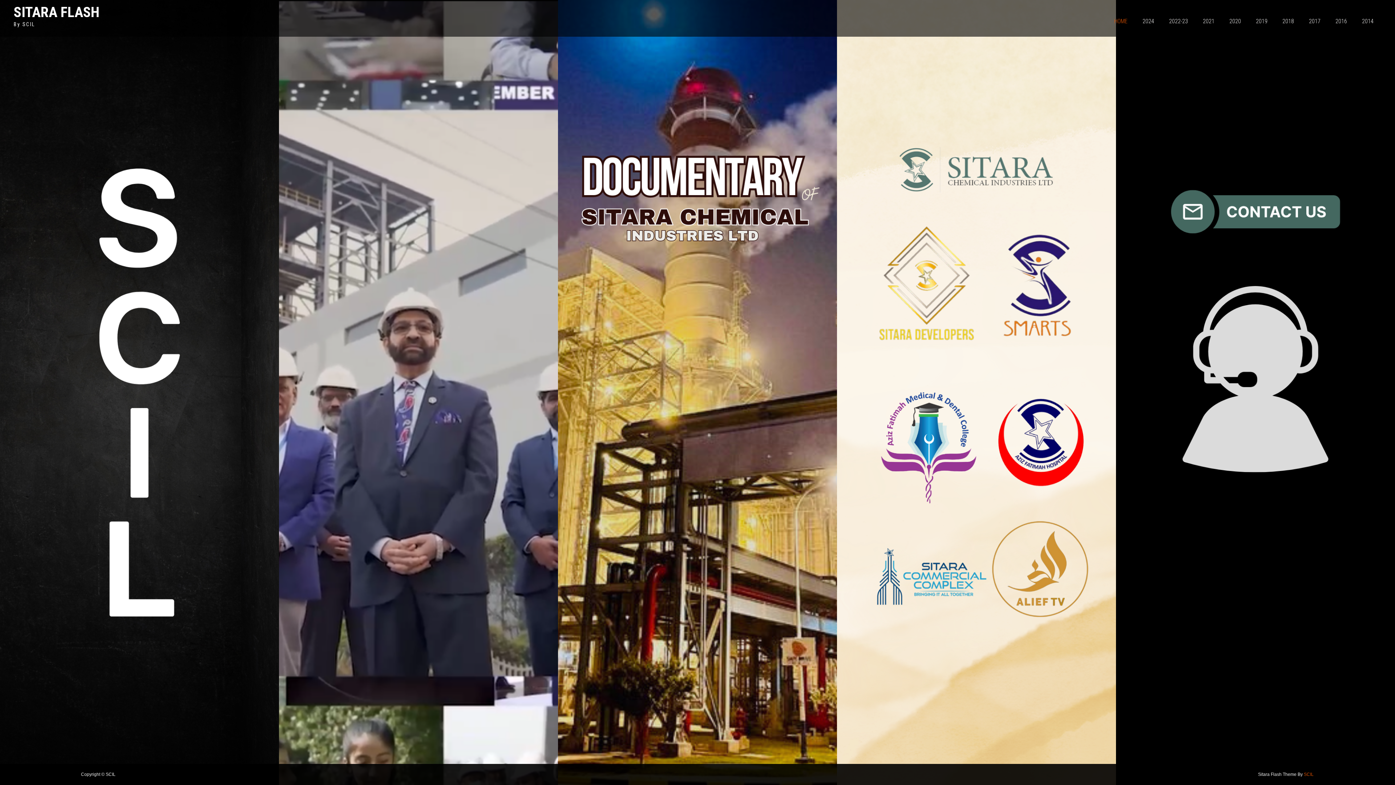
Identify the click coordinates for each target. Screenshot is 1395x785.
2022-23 (1178, 21)
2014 (1368, 21)
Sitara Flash (57, 12)
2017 (1315, 21)
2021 (1208, 21)
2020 (1235, 21)
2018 (1288, 21)
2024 (1148, 21)
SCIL (1309, 774)
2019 (1261, 21)
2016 (1341, 21)
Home (1121, 21)
